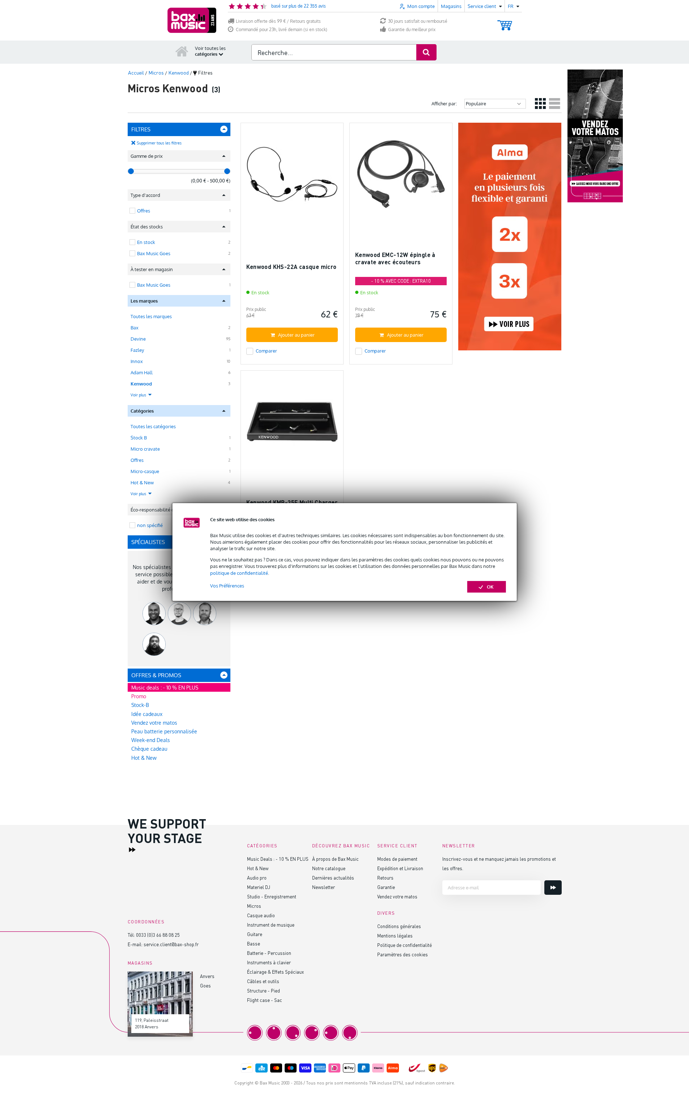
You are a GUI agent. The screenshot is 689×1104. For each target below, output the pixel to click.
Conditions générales (399, 926)
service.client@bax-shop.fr (171, 944)
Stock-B (140, 705)
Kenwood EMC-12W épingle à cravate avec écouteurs (395, 258)
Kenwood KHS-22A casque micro (291, 266)
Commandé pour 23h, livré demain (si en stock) (281, 29)
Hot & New (142, 482)
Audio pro (257, 878)
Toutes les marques (151, 316)
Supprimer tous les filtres (159, 143)
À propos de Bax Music (335, 859)
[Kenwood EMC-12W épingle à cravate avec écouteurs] (401, 177)
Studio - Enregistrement (271, 896)
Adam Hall (142, 372)
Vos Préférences (227, 586)
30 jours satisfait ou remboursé (417, 21)
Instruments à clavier (269, 962)
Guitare (254, 934)
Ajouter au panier (296, 335)
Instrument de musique (270, 925)
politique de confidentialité (239, 573)
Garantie (386, 887)
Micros (254, 906)
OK (490, 587)
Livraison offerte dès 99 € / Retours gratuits (278, 21)
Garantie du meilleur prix (411, 29)
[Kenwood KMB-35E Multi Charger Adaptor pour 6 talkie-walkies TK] (292, 425)
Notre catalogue (328, 868)
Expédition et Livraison (400, 868)
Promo (138, 696)
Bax (135, 327)
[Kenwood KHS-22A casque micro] (292, 177)
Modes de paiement (397, 859)
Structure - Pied (263, 990)
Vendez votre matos (154, 723)
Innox (137, 361)
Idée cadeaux (146, 714)
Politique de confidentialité (404, 945)
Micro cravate (145, 449)
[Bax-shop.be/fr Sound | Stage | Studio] (191, 20)
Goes (205, 985)
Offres (137, 460)
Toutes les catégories (153, 426)
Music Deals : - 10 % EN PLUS (278, 859)
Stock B (139, 438)
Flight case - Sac (264, 1000)
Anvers (207, 976)
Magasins (451, 6)
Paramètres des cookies (402, 954)
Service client (397, 845)
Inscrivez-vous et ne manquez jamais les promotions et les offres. (499, 863)
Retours (385, 878)
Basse (253, 943)
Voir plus (139, 394)
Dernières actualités (333, 878)
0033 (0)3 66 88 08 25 (158, 935)
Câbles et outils (263, 981)
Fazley (137, 350)
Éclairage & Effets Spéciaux (275, 972)
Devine (138, 339)
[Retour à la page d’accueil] (181, 51)
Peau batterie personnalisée (164, 731)
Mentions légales (395, 935)
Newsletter (323, 887)
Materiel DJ (258, 887)
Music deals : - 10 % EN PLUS (164, 687)
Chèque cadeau (149, 749)
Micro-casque (145, 471)
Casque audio (261, 915)
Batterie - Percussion (269, 953)
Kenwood (141, 384)
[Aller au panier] (505, 22)
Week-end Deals (150, 740)
